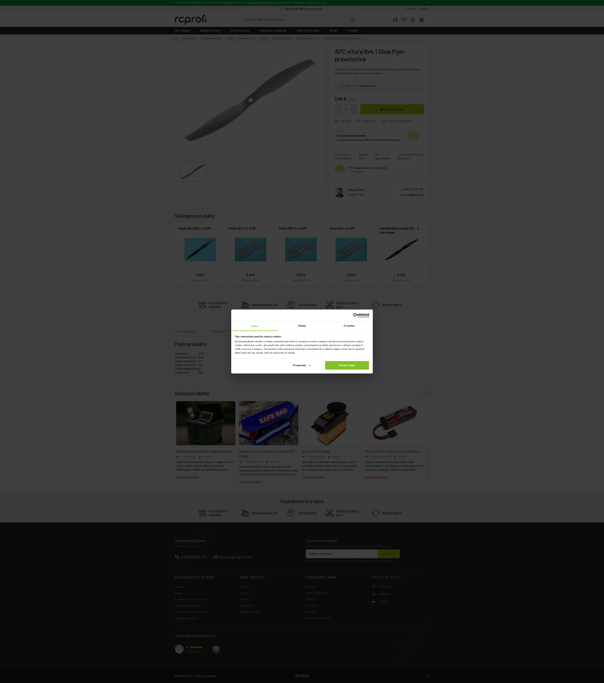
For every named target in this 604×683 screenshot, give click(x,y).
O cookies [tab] (349, 325)
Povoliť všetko (347, 365)
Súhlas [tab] (255, 326)
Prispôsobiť (299, 365)
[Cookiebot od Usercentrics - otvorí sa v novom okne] (355, 315)
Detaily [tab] (302, 325)
